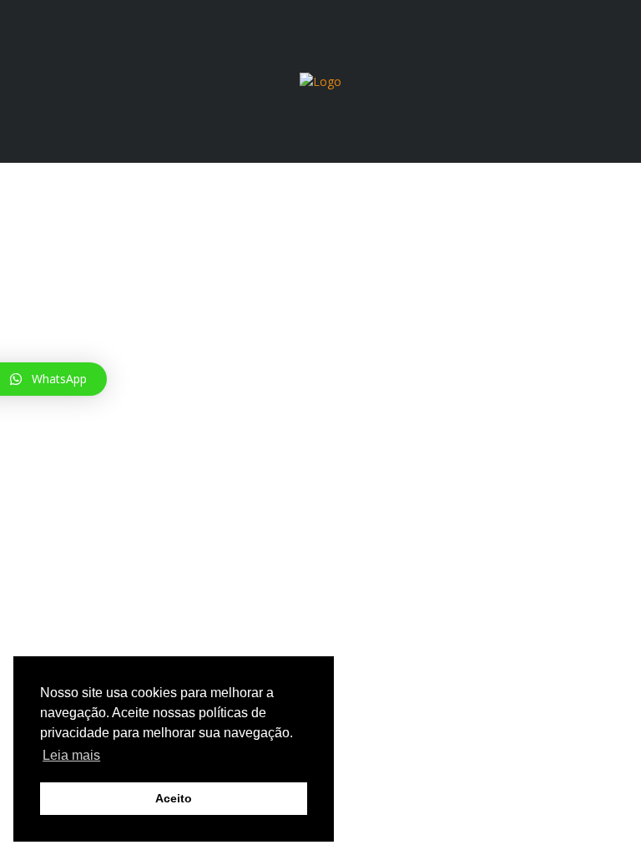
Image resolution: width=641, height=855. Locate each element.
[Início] (320, 81)
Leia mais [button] (71, 755)
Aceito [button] (173, 798)
